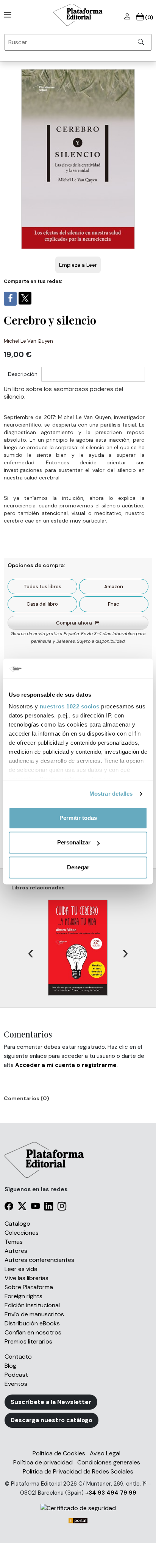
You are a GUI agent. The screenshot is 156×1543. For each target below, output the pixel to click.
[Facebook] (9, 1207)
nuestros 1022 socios (70, 706)
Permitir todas (78, 818)
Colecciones (22, 1233)
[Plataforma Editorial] (78, 14)
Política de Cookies (59, 1453)
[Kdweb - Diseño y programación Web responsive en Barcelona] (78, 1520)
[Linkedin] (48, 1207)
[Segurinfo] (78, 1508)
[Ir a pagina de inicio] (6, 14)
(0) (148, 17)
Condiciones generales (108, 1462)
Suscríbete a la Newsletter (51, 1402)
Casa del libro (42, 604)
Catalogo (17, 1224)
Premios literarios (28, 1341)
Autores (16, 1251)
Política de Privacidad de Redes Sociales (78, 1471)
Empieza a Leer (78, 264)
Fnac (113, 604)
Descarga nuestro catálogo (51, 1420)
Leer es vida (21, 1269)
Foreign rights (23, 1296)
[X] (22, 1207)
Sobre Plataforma (29, 1287)
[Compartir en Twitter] (25, 298)
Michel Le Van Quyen (28, 341)
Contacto (18, 1357)
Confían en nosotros (33, 1332)
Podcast (16, 1375)
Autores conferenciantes (39, 1260)
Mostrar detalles (111, 793)
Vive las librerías (26, 1278)
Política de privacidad (43, 1462)
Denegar (78, 867)
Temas (14, 1242)
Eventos (16, 1384)
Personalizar (73, 842)
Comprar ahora (74, 623)
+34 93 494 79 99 (110, 1493)
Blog (10, 1366)
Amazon (113, 586)
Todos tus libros (42, 586)
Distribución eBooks (32, 1323)
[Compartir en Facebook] (10, 299)
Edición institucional (32, 1305)
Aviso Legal (105, 1453)
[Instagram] (62, 1207)
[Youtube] (35, 1207)
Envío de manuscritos (34, 1314)
